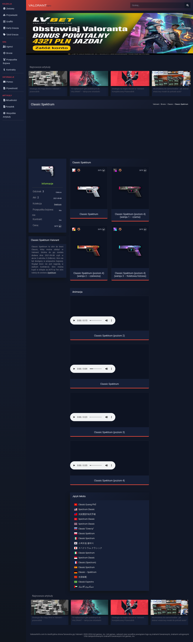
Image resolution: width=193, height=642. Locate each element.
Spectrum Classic (86, 509)
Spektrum (58, 204)
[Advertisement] (109, 135)
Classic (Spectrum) (87, 562)
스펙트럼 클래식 (86, 543)
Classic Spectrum (86, 538)
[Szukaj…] (188, 5)
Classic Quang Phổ (87, 504)
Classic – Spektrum (87, 572)
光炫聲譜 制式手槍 (87, 514)
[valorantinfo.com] (40, 5)
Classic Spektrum (86, 533)
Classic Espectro (86, 582)
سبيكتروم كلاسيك (86, 586)
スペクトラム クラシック (90, 548)
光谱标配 (82, 577)
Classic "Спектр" (86, 528)
